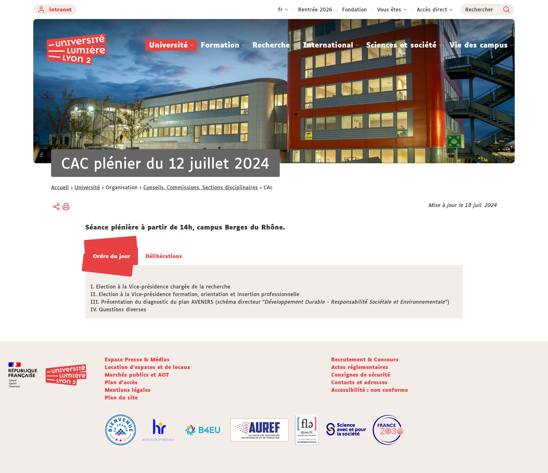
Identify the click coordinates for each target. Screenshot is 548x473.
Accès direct (432, 9)
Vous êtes (389, 9)
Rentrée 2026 (315, 9)
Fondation (354, 9)
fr (280, 9)
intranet (60, 9)
